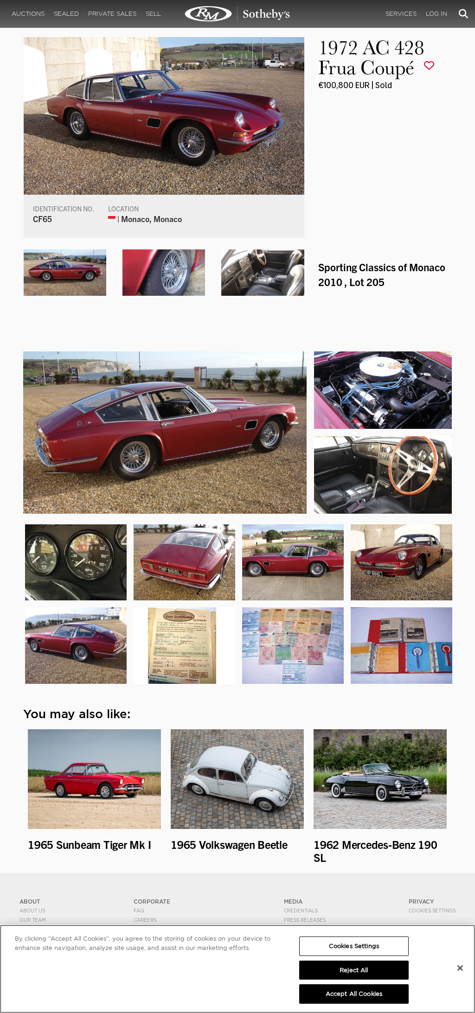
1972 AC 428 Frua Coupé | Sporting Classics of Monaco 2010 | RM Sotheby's (237, 13)
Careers (145, 920)
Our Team (32, 920)
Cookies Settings (432, 910)
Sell (153, 13)
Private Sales (112, 13)
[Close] (460, 968)
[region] (237, 969)
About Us (32, 910)
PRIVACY (421, 901)
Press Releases (305, 920)
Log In (436, 13)
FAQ (139, 910)
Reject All (354, 970)
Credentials (301, 910)
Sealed (66, 13)
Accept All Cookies (354, 993)
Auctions (28, 13)
